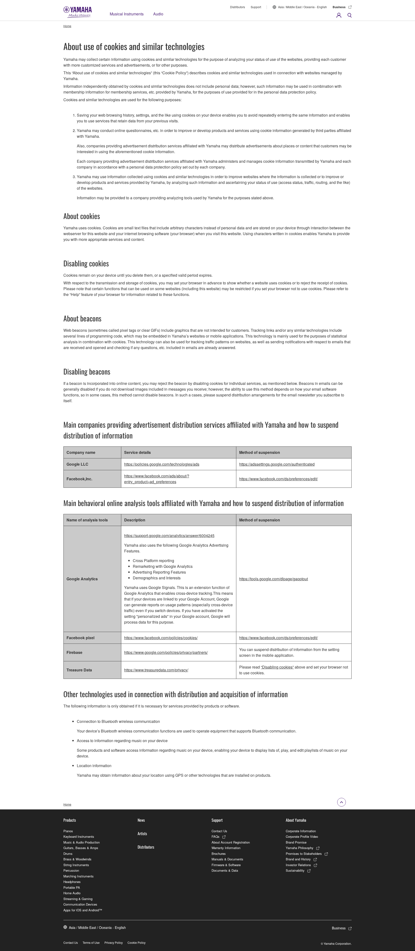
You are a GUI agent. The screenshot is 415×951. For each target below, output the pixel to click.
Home (67, 26)
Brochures (219, 853)
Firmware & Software (226, 865)
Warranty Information (226, 847)
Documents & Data (225, 870)
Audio (158, 14)
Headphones (72, 881)
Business (339, 7)
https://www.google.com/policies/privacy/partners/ (166, 652)
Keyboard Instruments (78, 836)
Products (69, 820)
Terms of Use (91, 942)
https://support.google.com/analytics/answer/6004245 (169, 535)
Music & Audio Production (81, 842)
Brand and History (298, 859)
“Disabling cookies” (277, 667)
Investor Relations (298, 865)
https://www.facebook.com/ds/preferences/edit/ (278, 479)
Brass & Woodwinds (77, 859)
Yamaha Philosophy (299, 847)
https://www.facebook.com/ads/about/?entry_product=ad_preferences (156, 478)
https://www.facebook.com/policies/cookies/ (161, 637)
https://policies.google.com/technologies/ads (161, 464)
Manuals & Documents (227, 859)
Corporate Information (301, 831)
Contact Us (219, 831)
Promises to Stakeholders (304, 853)
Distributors (237, 7)
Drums (68, 853)
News (141, 820)
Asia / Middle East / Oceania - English (302, 7)
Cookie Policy (137, 942)
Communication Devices (80, 904)
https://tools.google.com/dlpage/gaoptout (273, 579)
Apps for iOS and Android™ (82, 910)
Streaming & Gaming (77, 898)
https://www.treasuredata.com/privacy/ (156, 670)
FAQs (216, 836)
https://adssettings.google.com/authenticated (277, 464)
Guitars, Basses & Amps (80, 847)
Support (256, 7)
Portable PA (71, 887)
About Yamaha (296, 820)
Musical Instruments (127, 14)
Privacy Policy (113, 942)
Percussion (71, 870)
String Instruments (76, 865)
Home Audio (71, 893)
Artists (142, 833)
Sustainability (295, 870)
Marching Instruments (78, 876)
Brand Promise (296, 842)
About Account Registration (231, 842)
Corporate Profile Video (302, 836)
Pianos (68, 831)
